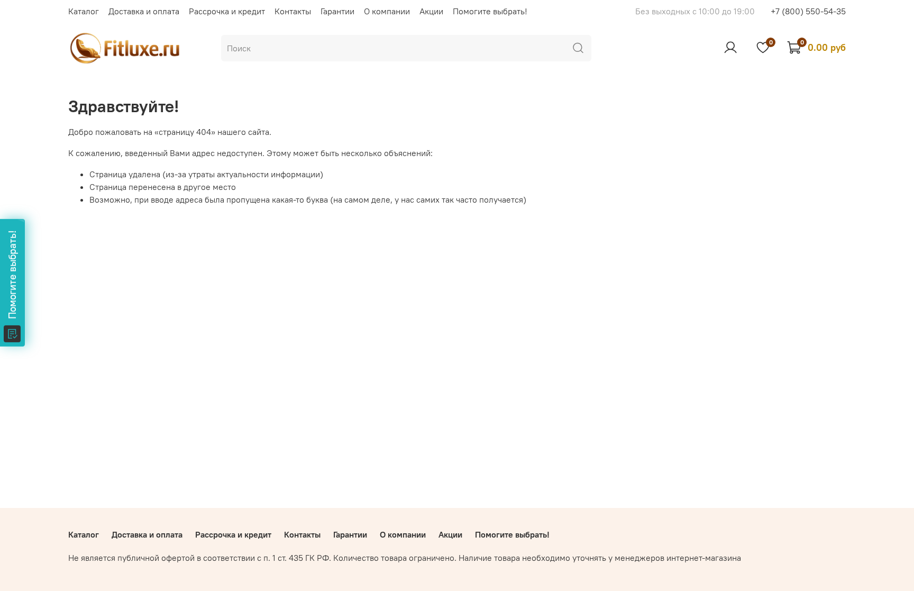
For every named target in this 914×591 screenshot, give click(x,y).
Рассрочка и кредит (227, 11)
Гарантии (337, 11)
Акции (431, 11)
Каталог (83, 11)
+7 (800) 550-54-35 (808, 11)
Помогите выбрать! (490, 11)
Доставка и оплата (143, 11)
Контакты (293, 11)
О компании (387, 11)
